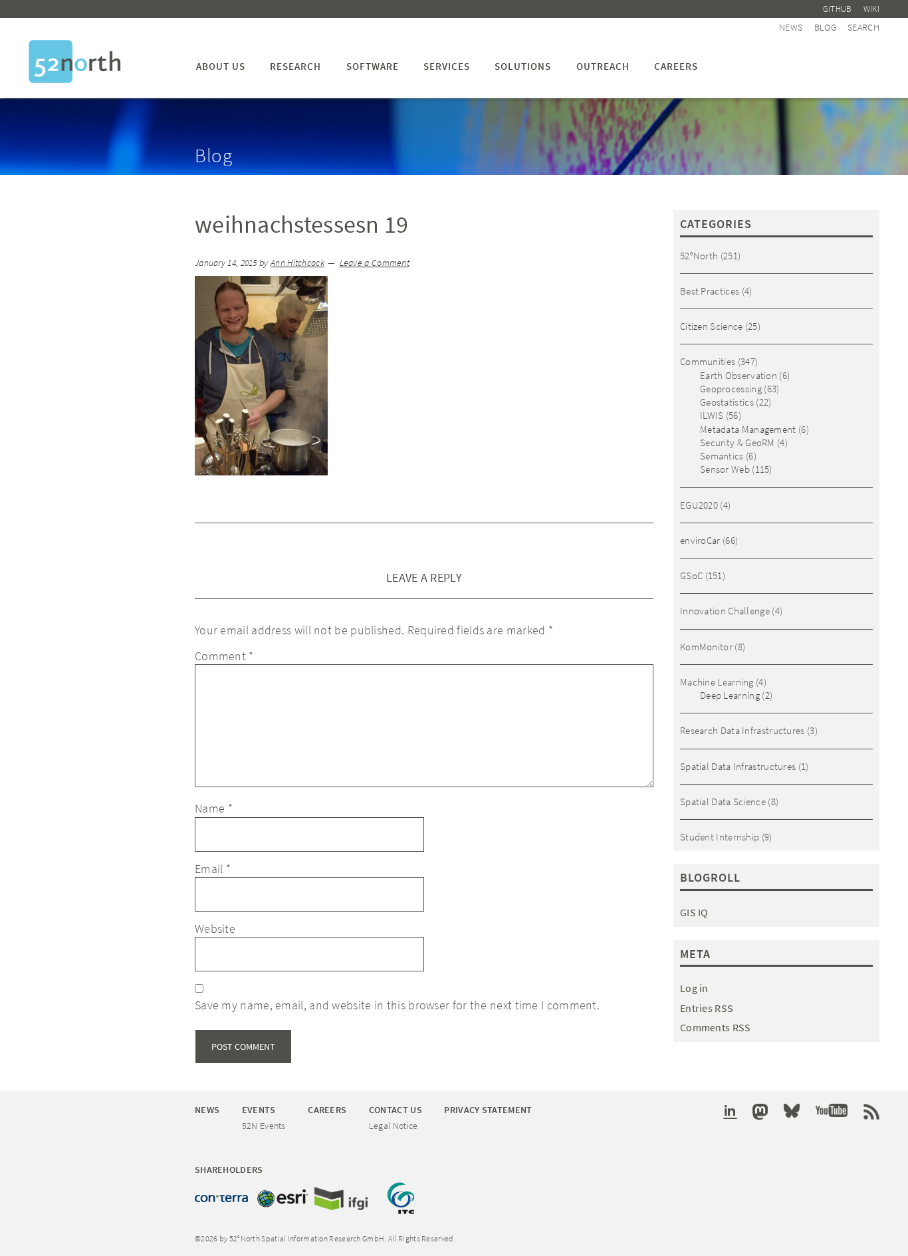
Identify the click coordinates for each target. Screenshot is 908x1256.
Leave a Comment (375, 263)
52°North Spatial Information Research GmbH (75, 61)
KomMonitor (706, 646)
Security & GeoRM (737, 442)
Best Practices (709, 291)
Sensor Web (725, 469)
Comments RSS (715, 1027)
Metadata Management (748, 429)
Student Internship (719, 836)
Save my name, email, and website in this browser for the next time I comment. (397, 1005)
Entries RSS (706, 1008)
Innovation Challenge (725, 610)
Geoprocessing (731, 388)
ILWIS (712, 415)
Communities (707, 361)
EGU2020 (699, 505)
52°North (699, 255)
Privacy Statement (488, 1110)
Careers (676, 66)
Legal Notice (393, 1126)
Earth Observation (738, 375)
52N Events (264, 1126)
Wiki (871, 9)
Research (295, 66)
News (790, 27)
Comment (224, 656)
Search (863, 27)
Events (259, 1110)
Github (837, 9)
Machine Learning (717, 682)
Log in (694, 988)
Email (213, 868)
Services (446, 66)
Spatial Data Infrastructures (738, 766)
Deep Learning (730, 695)
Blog (825, 27)
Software (372, 66)
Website (215, 928)
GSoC (691, 575)
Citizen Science (711, 326)
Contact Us (395, 1110)
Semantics (722, 455)
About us (220, 66)
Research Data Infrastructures (742, 730)
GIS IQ (694, 912)
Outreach (602, 66)
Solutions (523, 66)
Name (214, 808)
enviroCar (700, 540)
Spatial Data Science (723, 801)
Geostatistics (727, 402)
